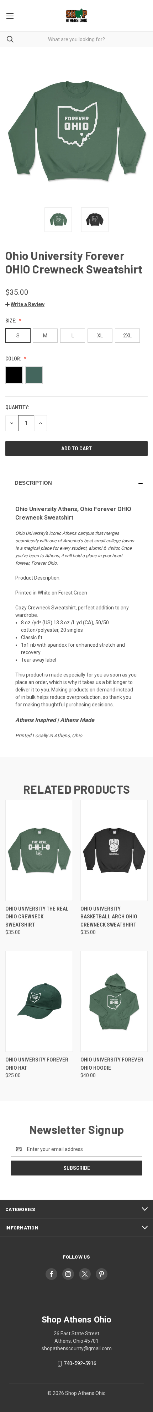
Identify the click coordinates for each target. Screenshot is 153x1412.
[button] (24, 304)
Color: (13, 359)
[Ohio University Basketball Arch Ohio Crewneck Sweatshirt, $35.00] (114, 850)
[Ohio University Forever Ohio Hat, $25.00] (39, 1001)
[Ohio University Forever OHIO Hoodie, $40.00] (114, 1001)
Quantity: (17, 407)
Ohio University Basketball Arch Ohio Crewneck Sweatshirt (108, 917)
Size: (11, 321)
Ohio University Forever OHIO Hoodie (111, 1064)
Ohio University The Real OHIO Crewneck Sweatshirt (37, 917)
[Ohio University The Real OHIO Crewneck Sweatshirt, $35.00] (39, 850)
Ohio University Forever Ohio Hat (36, 1064)
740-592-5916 (80, 1363)
